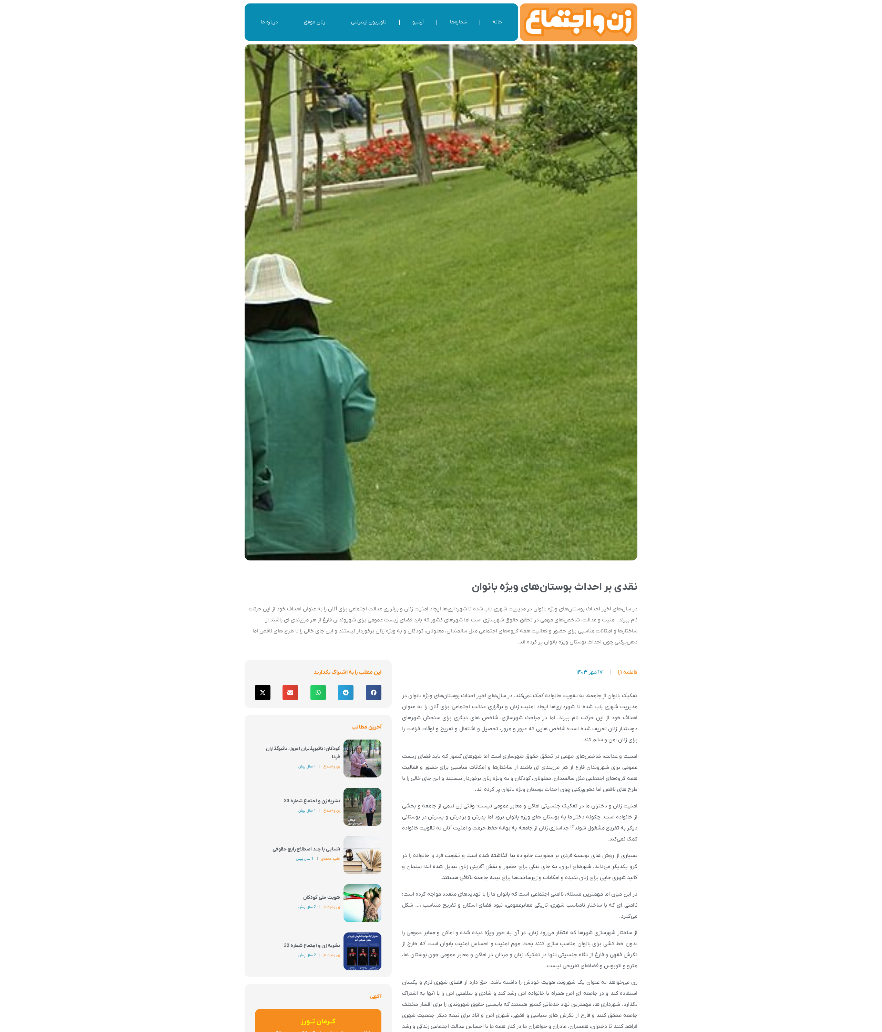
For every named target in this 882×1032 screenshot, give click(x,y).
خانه (497, 22)
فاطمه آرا (627, 672)
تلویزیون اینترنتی (368, 22)
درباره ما (269, 22)
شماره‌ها (458, 22)
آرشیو (418, 22)
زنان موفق (314, 22)
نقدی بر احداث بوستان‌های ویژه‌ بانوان (554, 587)
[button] (373, 692)
